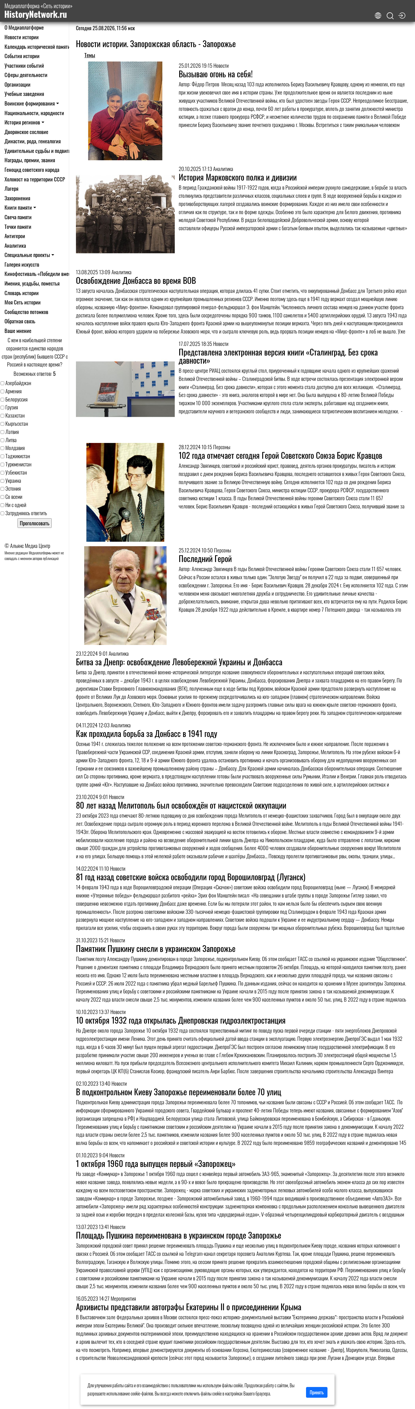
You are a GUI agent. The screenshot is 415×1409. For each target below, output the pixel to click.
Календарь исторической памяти (37, 46)
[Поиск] (390, 16)
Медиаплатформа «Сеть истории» (38, 11)
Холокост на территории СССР (35, 179)
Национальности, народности (34, 113)
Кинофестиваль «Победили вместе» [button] (41, 273)
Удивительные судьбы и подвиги (38, 150)
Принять (317, 1392)
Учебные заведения (24, 93)
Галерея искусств (22, 264)
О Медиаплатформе (24, 27)
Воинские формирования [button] (30, 103)
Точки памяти (18, 226)
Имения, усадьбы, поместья (32, 283)
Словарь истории (22, 293)
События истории (22, 56)
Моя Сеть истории (23, 302)
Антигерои (15, 236)
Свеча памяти (18, 217)
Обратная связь (20, 321)
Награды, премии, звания (30, 160)
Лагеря (11, 188)
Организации (17, 84)
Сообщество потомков (26, 312)
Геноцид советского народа (32, 169)
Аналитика (15, 245)
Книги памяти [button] (18, 207)
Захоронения (17, 198)
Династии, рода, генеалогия (33, 141)
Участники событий (24, 65)
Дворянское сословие (26, 132)
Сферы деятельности (26, 75)
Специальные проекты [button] (27, 255)
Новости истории (22, 37)
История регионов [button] (22, 122)
